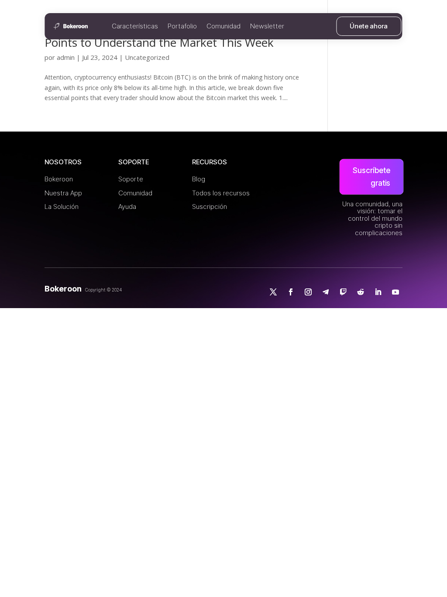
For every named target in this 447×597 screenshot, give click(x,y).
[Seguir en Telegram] (326, 292)
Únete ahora (369, 26)
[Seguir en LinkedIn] (378, 292)
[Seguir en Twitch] (343, 292)
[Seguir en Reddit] (361, 292)
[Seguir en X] (273, 292)
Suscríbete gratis (371, 176)
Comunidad (223, 26)
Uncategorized (147, 57)
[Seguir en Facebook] (291, 292)
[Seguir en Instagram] (308, 292)
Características (135, 26)
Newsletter (267, 26)
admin (66, 57)
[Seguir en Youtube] (395, 292)
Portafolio (182, 26)
